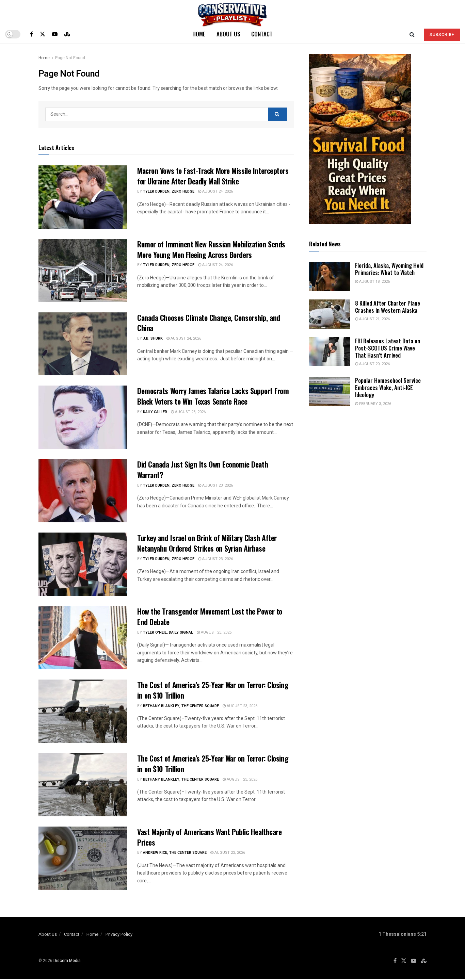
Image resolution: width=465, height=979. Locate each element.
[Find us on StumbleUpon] (67, 34)
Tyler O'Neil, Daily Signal (168, 632)
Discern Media (67, 961)
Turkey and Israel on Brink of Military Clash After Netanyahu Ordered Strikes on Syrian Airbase (207, 543)
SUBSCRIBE (442, 35)
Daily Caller (155, 412)
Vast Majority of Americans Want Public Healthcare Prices (209, 837)
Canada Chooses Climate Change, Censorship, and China (208, 322)
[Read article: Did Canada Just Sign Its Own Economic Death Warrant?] (82, 490)
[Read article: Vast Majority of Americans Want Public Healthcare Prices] (82, 858)
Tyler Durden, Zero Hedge (168, 191)
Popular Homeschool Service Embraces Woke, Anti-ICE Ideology (388, 387)
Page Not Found (70, 58)
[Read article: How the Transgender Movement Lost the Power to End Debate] (82, 637)
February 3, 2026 (374, 404)
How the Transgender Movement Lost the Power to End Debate (209, 616)
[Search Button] (412, 34)
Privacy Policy (119, 934)
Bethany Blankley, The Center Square (181, 706)
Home (199, 34)
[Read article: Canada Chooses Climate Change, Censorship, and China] (82, 344)
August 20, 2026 (374, 364)
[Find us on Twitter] (42, 34)
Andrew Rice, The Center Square (175, 852)
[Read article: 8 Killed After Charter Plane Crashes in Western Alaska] (329, 314)
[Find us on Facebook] (31, 34)
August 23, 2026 (190, 412)
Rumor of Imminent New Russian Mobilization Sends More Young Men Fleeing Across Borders (211, 249)
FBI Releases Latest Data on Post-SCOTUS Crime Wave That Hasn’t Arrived (387, 348)
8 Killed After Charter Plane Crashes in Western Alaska (387, 306)
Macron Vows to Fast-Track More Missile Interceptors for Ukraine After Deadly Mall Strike (213, 175)
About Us (228, 34)
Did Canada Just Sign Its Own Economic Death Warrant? (202, 469)
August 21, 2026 (374, 319)
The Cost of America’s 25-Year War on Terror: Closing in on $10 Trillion (212, 690)
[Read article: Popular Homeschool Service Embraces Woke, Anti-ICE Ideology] (329, 391)
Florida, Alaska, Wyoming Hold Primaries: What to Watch (389, 269)
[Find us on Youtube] (55, 34)
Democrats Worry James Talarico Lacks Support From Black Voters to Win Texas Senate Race (213, 396)
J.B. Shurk (153, 338)
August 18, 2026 (374, 281)
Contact (262, 34)
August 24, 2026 (217, 191)
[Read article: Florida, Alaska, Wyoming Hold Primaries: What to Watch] (329, 276)
